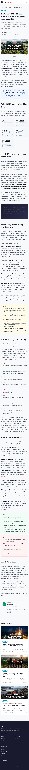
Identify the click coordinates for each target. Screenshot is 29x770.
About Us (3, 749)
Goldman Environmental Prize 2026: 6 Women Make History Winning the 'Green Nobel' (13, 674)
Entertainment (18, 743)
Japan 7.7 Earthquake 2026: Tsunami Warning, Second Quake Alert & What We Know (13, 705)
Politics (2, 736)
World (16, 741)
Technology (17, 736)
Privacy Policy (4, 758)
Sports (2, 743)
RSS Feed (5, 751)
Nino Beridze (10, 604)
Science (6, 7)
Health (2, 741)
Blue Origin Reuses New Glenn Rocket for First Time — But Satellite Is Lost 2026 (13, 645)
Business (3, 738)
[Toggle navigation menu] (26, 2)
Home (2, 7)
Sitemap (3, 753)
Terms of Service (4, 760)
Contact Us (3, 755)
